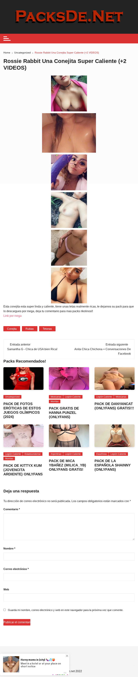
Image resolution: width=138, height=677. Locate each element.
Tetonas (47, 328)
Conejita (12, 328)
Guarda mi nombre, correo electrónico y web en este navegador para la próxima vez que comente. (65, 610)
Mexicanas (56, 397)
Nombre (9, 548)
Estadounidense (33, 454)
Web (6, 589)
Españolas (101, 454)
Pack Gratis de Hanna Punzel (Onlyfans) (64, 412)
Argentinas (56, 454)
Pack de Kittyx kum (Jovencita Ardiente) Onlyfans (23, 470)
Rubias (30, 328)
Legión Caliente (73, 397)
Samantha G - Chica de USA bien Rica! (32, 349)
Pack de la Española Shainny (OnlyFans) (113, 465)
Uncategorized (12, 397)
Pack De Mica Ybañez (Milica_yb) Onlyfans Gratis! (67, 465)
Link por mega (12, 315)
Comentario (11, 509)
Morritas (55, 401)
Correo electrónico (16, 568)
